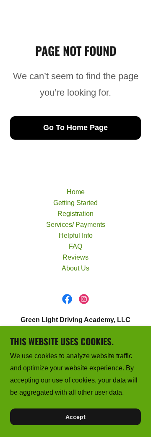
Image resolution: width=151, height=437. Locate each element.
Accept (75, 417)
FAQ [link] (75, 246)
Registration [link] (75, 213)
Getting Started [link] (75, 202)
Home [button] (76, 191)
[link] (67, 299)
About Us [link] (75, 268)
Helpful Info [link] (76, 235)
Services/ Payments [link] (75, 224)
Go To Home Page (75, 127)
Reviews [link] (75, 257)
